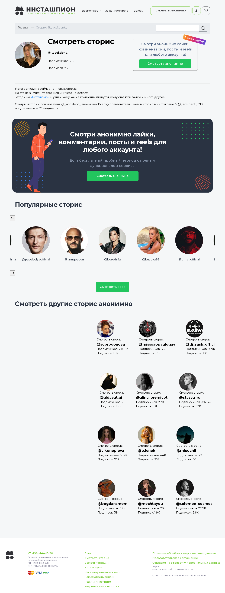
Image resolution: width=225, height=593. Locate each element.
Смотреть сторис (97, 558)
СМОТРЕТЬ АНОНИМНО (171, 10)
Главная (24, 27)
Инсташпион (40, 97)
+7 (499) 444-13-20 (40, 553)
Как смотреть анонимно (102, 572)
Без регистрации (97, 562)
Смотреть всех (112, 287)
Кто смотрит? (94, 567)
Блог (88, 553)
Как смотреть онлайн (100, 577)
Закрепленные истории (102, 586)
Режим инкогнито (98, 581)
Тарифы (137, 10)
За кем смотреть (116, 10)
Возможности (91, 10)
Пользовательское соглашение (175, 558)
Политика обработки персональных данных (184, 553)
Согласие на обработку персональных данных (186, 562)
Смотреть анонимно (165, 64)
